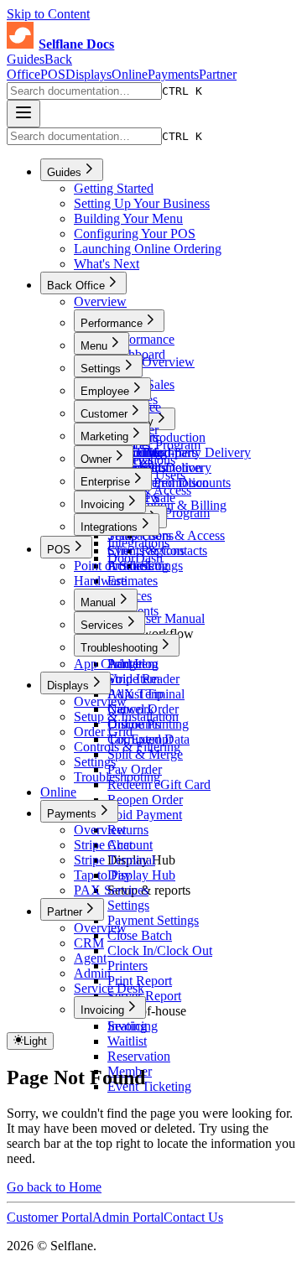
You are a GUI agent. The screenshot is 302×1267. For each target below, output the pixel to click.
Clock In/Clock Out (159, 950)
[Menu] (23, 113)
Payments (173, 74)
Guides (25, 59)
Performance (112, 323)
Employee (105, 391)
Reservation (138, 1056)
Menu (94, 346)
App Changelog (116, 664)
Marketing (104, 436)
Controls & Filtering (127, 747)
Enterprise (105, 481)
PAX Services (111, 890)
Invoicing (102, 504)
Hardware (100, 581)
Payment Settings (153, 920)
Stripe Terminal (114, 860)
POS (52, 74)
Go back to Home (54, 1187)
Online (130, 74)
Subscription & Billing (166, 505)
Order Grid (103, 731)
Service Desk (109, 988)
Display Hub (141, 875)
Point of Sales (110, 565)
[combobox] (84, 91)
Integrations (109, 527)
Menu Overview (151, 362)
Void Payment (144, 814)
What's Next (106, 264)
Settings (101, 368)
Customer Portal (49, 1217)
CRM (89, 943)
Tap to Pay (102, 875)
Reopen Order (145, 799)
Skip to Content (48, 14)
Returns (127, 830)
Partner (218, 74)
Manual (98, 602)
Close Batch (139, 935)
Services (102, 625)
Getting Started (114, 188)
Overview (100, 301)
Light (35, 1041)
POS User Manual (156, 618)
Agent (90, 958)
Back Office (39, 66)
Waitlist (127, 1041)
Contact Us (193, 1217)
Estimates (132, 581)
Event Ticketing (149, 1086)
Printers (127, 965)
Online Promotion (154, 467)
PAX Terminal (146, 694)
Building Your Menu (128, 218)
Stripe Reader (143, 679)
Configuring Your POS (134, 233)
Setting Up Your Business (142, 203)
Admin (92, 973)
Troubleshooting (119, 647)
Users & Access (183, 535)
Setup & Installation (126, 716)
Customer (104, 414)
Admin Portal (128, 1217)
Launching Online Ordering (147, 248)
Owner (96, 459)
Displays (88, 74)
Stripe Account (113, 845)
